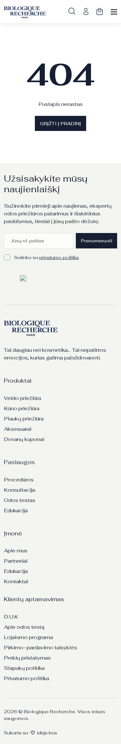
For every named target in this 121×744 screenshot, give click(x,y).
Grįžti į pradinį (60, 123)
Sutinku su (46, 257)
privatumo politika (59, 257)
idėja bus (47, 733)
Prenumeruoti (96, 241)
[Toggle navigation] (114, 12)
